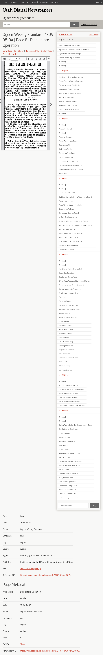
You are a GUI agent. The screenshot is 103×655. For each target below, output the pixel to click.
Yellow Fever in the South (68, 141)
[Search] (74, 24)
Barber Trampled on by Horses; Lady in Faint (75, 425)
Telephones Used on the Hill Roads (72, 405)
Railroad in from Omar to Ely (69, 465)
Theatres (62, 297)
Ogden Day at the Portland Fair (70, 461)
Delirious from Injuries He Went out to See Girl (76, 197)
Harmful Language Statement (45, 2)
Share (20, 50)
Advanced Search (89, 24)
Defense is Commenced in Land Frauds (73, 221)
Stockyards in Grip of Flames (69, 57)
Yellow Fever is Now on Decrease (71, 81)
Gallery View (47, 50)
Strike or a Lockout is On (68, 105)
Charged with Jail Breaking (68, 473)
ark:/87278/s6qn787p (30, 568)
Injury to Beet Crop (66, 477)
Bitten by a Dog (64, 366)
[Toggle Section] (59, 70)
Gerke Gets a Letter (66, 329)
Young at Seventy (65, 137)
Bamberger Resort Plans (68, 277)
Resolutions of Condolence (68, 429)
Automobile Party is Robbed (69, 89)
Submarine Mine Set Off (68, 101)
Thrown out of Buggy (66, 201)
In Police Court (64, 321)
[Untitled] (62, 61)
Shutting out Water (66, 345)
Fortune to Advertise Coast (69, 245)
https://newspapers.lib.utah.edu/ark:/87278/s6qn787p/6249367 (50, 650)
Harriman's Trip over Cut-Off (69, 305)
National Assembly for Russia (69, 309)
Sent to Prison (64, 337)
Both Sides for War (66, 149)
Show (22, 644)
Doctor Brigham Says (67, 273)
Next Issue (93, 34)
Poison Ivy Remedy (66, 129)
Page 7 (65, 374)
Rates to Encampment (67, 441)
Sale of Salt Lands (65, 325)
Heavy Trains (64, 449)
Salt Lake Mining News (67, 229)
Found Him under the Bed (68, 393)
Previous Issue (65, 34)
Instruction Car (64, 354)
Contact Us (25, 2)
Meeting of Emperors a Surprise (71, 233)
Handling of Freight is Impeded (70, 269)
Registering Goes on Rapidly (69, 213)
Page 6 (65, 254)
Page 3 (65, 70)
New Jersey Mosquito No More (70, 93)
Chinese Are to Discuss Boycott (70, 165)
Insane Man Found (65, 333)
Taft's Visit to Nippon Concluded (70, 205)
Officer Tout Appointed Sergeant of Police (74, 281)
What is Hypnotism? (66, 157)
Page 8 (65, 410)
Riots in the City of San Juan (69, 385)
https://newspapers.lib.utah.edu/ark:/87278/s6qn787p (45, 575)
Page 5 (65, 178)
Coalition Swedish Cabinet (68, 397)
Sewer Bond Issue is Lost (68, 317)
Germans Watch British (67, 153)
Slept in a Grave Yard (66, 97)
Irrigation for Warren (66, 350)
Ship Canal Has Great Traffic (69, 401)
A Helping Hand (64, 313)
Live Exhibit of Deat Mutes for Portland (73, 193)
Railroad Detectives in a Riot (69, 237)
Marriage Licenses (66, 370)
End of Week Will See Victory (69, 45)
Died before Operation (67, 481)
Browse (14, 2)
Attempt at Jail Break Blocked (69, 453)
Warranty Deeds (65, 301)
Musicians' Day (64, 437)
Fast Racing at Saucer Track (69, 293)
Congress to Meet (65, 145)
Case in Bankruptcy (66, 341)
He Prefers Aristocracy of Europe (71, 169)
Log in (99, 2)
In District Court (64, 433)
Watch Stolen (64, 362)
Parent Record (9, 54)
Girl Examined (64, 469)
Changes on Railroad (66, 209)
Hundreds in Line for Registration (71, 77)
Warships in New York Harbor (70, 85)
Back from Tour (64, 457)
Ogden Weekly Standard (18, 18)
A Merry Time (64, 445)
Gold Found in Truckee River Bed (71, 241)
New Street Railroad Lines (68, 358)
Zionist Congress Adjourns (68, 161)
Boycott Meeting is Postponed (70, 289)
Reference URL (32, 50)
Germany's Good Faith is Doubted (71, 285)
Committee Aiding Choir (68, 485)
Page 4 (65, 118)
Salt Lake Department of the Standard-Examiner (77, 225)
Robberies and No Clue (67, 489)
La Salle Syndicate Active (68, 217)
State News (63, 173)
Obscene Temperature (67, 493)
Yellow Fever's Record (67, 249)
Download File (9, 50)
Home (5, 2)
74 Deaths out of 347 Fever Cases (71, 389)
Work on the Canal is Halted (69, 109)
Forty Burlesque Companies (69, 498)
